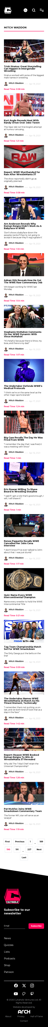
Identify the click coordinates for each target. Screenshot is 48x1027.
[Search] (34, 10)
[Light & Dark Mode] (25, 10)
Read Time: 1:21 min (14, 141)
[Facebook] (16, 986)
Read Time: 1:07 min (14, 355)
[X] (24, 986)
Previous (19, 841)
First (7, 841)
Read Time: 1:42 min (14, 723)
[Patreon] (24, 994)
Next (39, 849)
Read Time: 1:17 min (14, 564)
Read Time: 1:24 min (14, 406)
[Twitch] (32, 994)
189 (41, 841)
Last (24, 857)
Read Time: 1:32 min (14, 249)
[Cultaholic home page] (14, 10)
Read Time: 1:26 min (14, 777)
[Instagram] (32, 986)
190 (8, 849)
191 (17, 849)
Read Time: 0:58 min (14, 89)
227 (29, 849)
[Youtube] (16, 994)
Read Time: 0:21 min (14, 615)
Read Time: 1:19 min (14, 829)
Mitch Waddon (16, 83)
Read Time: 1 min (12, 458)
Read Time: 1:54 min (14, 301)
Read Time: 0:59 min (14, 667)
